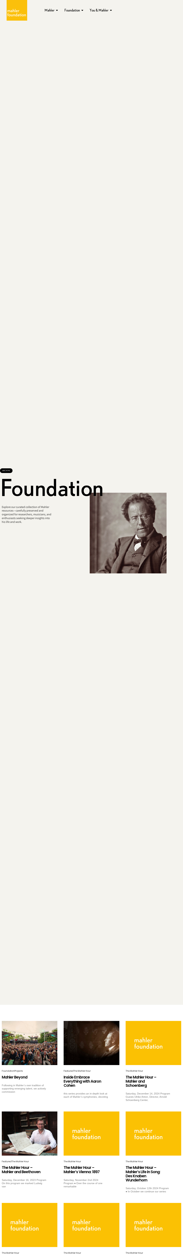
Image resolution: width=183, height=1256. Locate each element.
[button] (6, 470)
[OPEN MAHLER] (57, 10)
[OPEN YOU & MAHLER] (111, 10)
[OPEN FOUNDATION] (82, 10)
